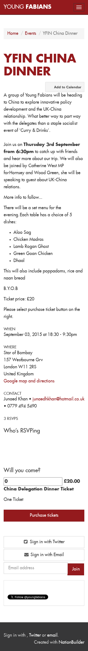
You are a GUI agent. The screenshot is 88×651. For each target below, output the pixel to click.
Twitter (35, 635)
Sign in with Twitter (47, 542)
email (52, 635)
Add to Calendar (67, 87)
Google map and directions (29, 381)
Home (12, 33)
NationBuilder (71, 642)
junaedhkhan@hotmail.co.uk (58, 399)
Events (30, 33)
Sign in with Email (46, 555)
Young (27, 7)
